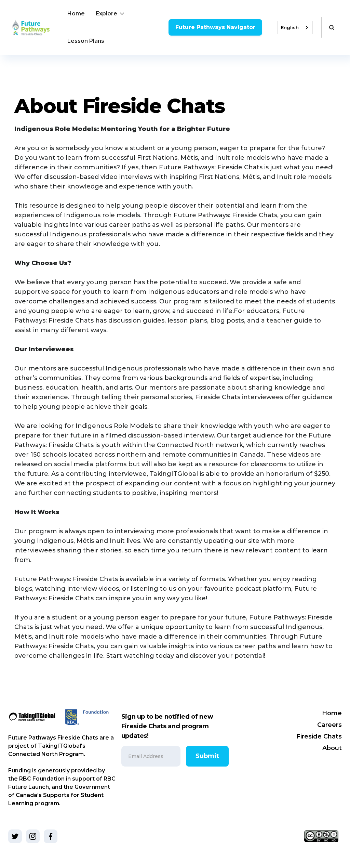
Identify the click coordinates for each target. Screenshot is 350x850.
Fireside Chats (319, 736)
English (290, 27)
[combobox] (295, 27)
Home (76, 13)
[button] (110, 13)
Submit (207, 756)
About (332, 748)
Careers (329, 725)
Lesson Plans (85, 41)
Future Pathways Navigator (215, 27)
